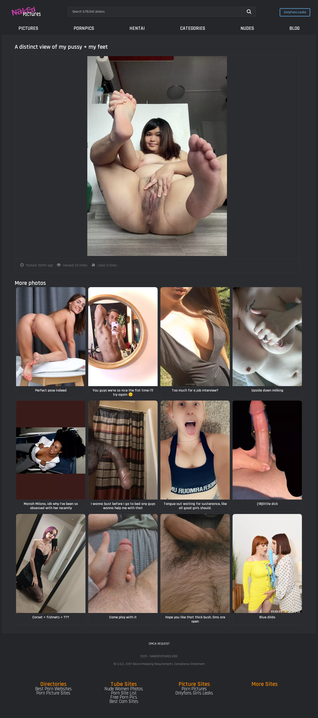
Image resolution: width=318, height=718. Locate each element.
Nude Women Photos (124, 689)
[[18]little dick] (267, 450)
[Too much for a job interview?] (195, 336)
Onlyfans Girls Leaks (194, 693)
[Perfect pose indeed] (50, 336)
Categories (192, 28)
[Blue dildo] (267, 563)
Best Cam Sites (123, 701)
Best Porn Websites (53, 689)
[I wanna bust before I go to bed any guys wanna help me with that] (123, 450)
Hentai (137, 28)
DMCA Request (159, 644)
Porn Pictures (194, 689)
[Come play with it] (123, 563)
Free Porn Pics (123, 697)
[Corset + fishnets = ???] (50, 563)
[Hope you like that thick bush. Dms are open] (195, 563)
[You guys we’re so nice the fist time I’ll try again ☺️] (123, 336)
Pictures (28, 28)
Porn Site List (124, 693)
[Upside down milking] (267, 336)
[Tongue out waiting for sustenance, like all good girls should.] (195, 450)
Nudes (247, 28)
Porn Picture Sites (53, 693)
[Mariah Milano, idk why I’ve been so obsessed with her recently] (50, 450)
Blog (294, 28)
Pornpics (84, 28)
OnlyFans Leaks (295, 12)
